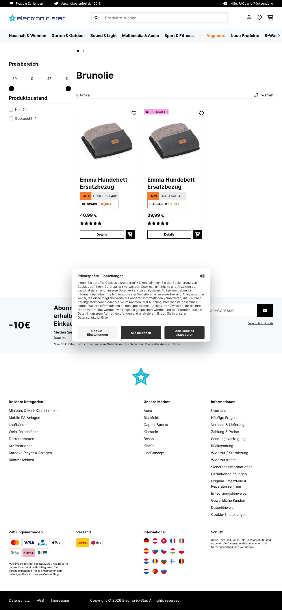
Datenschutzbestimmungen (244, 543)
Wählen (267, 95)
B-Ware (272, 35)
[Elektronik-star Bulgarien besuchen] (164, 561)
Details (102, 234)
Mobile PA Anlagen (24, 417)
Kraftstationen (20, 446)
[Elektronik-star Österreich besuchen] (155, 541)
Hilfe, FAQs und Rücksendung (251, 3)
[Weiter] (278, 36)
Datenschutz (19, 600)
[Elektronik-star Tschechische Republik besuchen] (164, 551)
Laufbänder (18, 424)
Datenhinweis (222, 507)
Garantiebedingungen (229, 474)
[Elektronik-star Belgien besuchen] (181, 561)
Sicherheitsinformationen (231, 467)
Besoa (149, 439)
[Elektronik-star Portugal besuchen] (155, 571)
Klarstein (151, 431)
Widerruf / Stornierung (229, 453)
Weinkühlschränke (24, 431)
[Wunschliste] (259, 18)
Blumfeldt (152, 417)
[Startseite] (81, 51)
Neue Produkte (245, 35)
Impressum (60, 600)
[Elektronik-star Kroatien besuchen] (146, 561)
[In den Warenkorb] (130, 234)
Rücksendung (222, 446)
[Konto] (249, 18)
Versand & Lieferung (228, 424)
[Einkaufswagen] (270, 18)
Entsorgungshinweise (228, 493)
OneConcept (154, 453)
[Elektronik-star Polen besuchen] (181, 551)
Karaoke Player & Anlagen (30, 453)
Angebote (215, 35)
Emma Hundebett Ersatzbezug (103, 183)
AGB (40, 600)
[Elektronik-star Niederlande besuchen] (146, 571)
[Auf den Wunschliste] (134, 113)
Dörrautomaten (21, 439)
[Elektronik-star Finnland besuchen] (172, 561)
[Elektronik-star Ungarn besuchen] (172, 551)
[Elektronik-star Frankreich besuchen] (172, 541)
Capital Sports (156, 424)
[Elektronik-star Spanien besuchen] (146, 551)
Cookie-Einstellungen (229, 514)
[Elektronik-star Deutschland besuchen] (146, 541)
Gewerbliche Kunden (228, 500)
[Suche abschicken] (96, 17)
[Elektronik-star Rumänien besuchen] (155, 561)
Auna (148, 410)
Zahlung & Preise (225, 431)
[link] (107, 140)
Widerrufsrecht (223, 460)
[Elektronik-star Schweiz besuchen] (164, 541)
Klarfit (149, 446)
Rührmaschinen (21, 460)
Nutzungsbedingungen (225, 547)
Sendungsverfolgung (228, 439)
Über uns (218, 410)
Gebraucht (26, 118)
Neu (21, 110)
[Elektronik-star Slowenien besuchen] (164, 571)
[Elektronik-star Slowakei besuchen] (155, 551)
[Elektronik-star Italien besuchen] (181, 541)
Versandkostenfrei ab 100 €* (81, 3)
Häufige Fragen (224, 417)
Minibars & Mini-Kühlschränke (33, 410)
